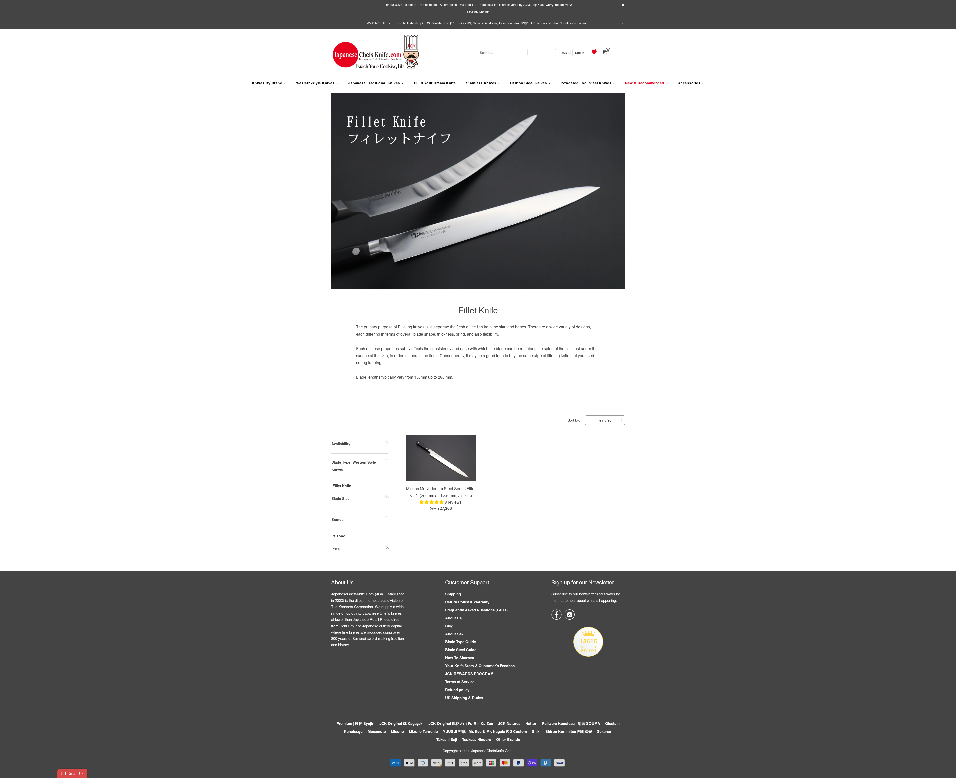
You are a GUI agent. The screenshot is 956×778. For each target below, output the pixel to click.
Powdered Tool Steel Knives (586, 82)
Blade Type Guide (460, 641)
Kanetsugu (353, 731)
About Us (453, 618)
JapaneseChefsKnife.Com (491, 750)
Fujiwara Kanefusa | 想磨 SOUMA (571, 723)
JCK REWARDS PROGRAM (469, 673)
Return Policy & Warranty (467, 602)
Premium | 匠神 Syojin (355, 723)
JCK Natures (509, 723)
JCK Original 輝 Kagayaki (401, 723)
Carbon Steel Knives (528, 82)
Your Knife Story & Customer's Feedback (481, 665)
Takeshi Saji (446, 739)
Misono (339, 535)
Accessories (689, 82)
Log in (579, 52)
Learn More (478, 12)
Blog (449, 626)
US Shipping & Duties (464, 697)
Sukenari (604, 731)
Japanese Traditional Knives (374, 82)
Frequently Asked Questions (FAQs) (476, 610)
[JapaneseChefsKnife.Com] (376, 52)
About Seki (454, 634)
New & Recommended (644, 82)
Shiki (536, 731)
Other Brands (508, 739)
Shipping (453, 594)
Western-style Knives (315, 82)
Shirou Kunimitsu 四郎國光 (568, 731)
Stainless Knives (481, 82)
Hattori (531, 723)
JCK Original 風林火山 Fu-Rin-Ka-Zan (460, 723)
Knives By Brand (267, 82)
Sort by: (574, 420)
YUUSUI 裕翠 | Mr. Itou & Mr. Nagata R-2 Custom (485, 731)
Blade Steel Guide (460, 649)
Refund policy (457, 689)
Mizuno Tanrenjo (423, 731)
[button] (432, 502)
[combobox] (500, 52)
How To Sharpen (459, 657)
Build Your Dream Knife (435, 82)
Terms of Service (459, 681)
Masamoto (377, 731)
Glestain (612, 723)
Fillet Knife (478, 310)
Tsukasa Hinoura (476, 739)
